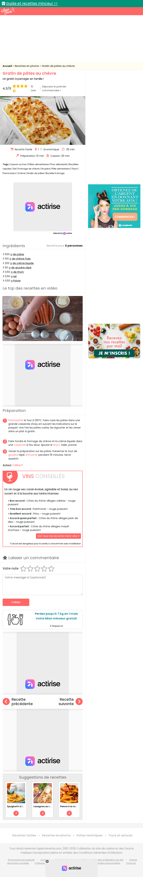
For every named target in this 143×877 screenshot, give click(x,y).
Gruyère (45, 168)
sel (15, 276)
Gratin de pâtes (35, 173)
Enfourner (32, 455)
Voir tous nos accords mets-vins (57, 536)
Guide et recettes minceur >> (32, 3)
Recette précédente (22, 701)
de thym (18, 272)
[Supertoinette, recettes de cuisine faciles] (8, 10)
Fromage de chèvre (29, 168)
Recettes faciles (24, 835)
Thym (74, 168)
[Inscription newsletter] (114, 341)
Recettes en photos (27, 66)
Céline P (18, 465)
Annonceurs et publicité (21, 859)
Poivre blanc (9, 173)
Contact (45, 859)
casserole (20, 445)
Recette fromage (55, 173)
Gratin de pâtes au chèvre (58, 66)
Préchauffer (15, 420)
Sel (14, 168)
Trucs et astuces (120, 835)
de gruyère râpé (21, 267)
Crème (21, 173)
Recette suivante (66, 701)
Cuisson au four (18, 164)
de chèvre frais (21, 258)
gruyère (13, 455)
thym (56, 445)
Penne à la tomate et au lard (77, 806)
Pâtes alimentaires (38, 164)
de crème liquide (23, 263)
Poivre (17, 280)
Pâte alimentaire (61, 168)
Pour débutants (58, 164)
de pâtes (18, 254)
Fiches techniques (90, 835)
